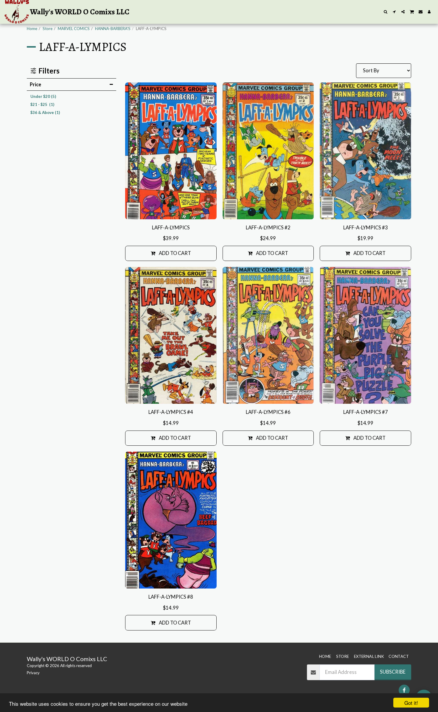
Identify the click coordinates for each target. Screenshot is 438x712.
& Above (45, 112)
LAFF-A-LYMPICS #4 (170, 412)
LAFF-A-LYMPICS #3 (365, 228)
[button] (386, 12)
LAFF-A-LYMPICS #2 (268, 228)
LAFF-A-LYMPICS (171, 228)
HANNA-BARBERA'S (113, 28)
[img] (171, 150)
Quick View (171, 211)
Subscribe (393, 672)
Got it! (411, 702)
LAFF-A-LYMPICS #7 (365, 412)
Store (47, 28)
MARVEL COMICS (74, 28)
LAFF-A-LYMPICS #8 (170, 597)
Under (43, 96)
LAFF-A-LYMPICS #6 (268, 412)
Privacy (33, 672)
